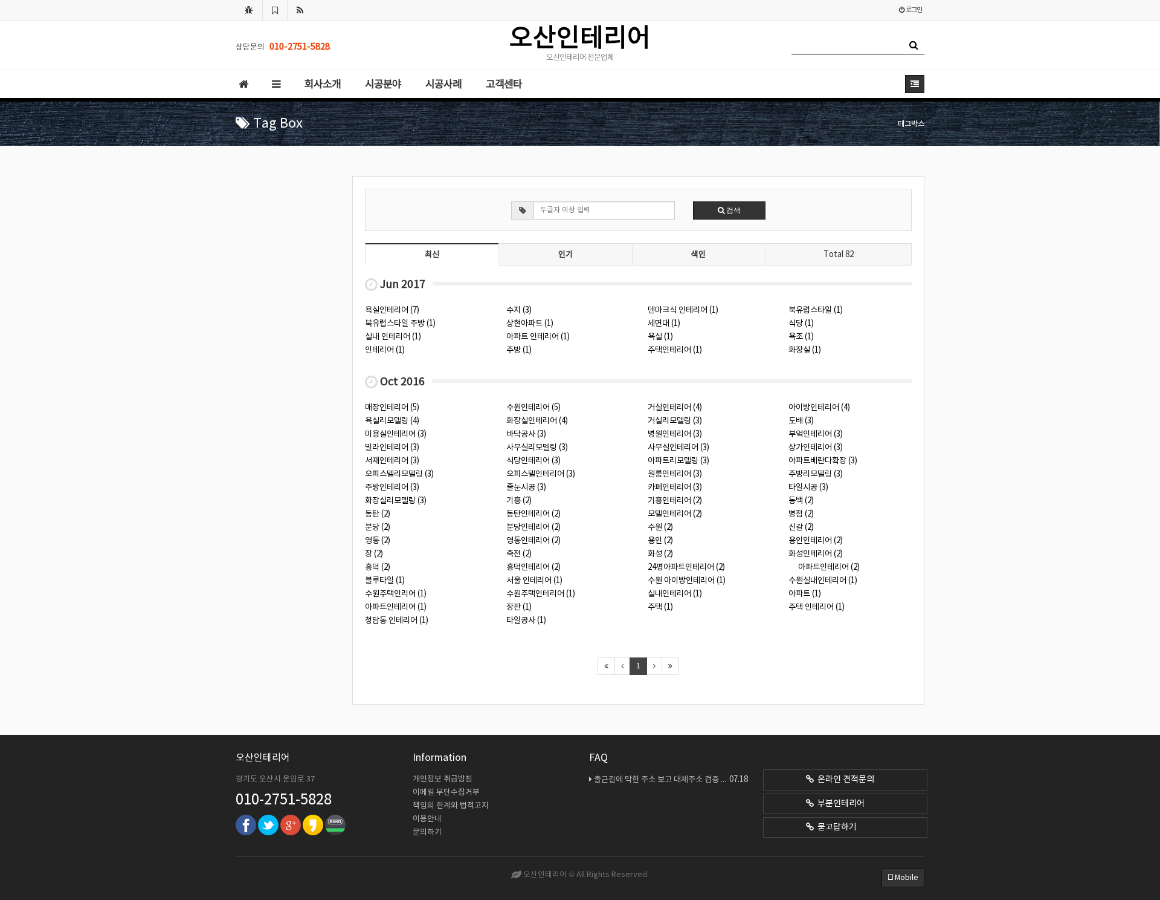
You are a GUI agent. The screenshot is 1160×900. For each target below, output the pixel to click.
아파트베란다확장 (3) (822, 461)
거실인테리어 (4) (675, 407)
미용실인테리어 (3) (396, 434)
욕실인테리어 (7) (392, 310)
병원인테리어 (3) (675, 434)
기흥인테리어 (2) (675, 501)
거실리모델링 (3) (675, 421)
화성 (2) (660, 554)
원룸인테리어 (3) (675, 474)
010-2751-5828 (284, 800)
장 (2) (374, 554)
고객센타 (504, 85)
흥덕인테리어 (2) (533, 567)
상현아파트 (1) (529, 323)
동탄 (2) (377, 514)
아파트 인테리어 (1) (538, 337)
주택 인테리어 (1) (816, 607)
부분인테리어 (839, 804)
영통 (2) (377, 541)
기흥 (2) (519, 501)
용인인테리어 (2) (815, 541)
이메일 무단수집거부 (446, 792)
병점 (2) (801, 514)
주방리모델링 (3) (815, 474)
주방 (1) (519, 350)
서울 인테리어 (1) (534, 580)
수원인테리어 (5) (533, 407)
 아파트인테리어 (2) (824, 567)
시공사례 (443, 85)
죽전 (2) (519, 554)
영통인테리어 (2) (533, 541)
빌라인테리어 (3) (392, 447)
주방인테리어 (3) (392, 487)
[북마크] (275, 10)
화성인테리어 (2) (815, 554)
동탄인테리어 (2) (533, 514)
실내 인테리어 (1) (393, 337)
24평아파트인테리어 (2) (686, 567)
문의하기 (427, 832)
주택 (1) (660, 607)
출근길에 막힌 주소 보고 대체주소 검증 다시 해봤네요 (671, 779)
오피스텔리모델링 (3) (399, 474)
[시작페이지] (249, 10)
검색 (732, 210)
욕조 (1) (801, 337)
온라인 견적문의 (844, 779)
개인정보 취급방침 (442, 779)
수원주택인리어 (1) (396, 594)
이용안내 (427, 819)
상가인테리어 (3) (815, 447)
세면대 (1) (664, 323)
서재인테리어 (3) (392, 461)
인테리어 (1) (385, 350)
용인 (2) (660, 541)
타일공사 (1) (526, 620)
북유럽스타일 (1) (815, 310)
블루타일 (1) (385, 580)
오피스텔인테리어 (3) (540, 474)
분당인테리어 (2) (533, 527)
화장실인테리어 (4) (537, 421)
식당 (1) (801, 323)
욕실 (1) (660, 337)
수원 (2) (660, 527)
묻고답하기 (835, 827)
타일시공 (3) (808, 487)
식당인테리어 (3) (533, 461)
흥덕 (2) (377, 567)
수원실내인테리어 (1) (822, 580)
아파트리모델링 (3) (678, 461)
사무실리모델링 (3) (537, 447)
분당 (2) (377, 527)
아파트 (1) (804, 594)
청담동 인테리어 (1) (396, 620)
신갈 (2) (801, 527)
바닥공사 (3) (526, 434)
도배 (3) (801, 421)
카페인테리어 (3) (675, 487)
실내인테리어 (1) (675, 594)
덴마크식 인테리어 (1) (683, 310)
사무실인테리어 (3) (678, 447)
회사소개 (322, 85)
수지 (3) (519, 310)
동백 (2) (801, 501)
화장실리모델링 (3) (396, 501)
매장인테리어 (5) (392, 407)
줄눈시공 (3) (526, 487)
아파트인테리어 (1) (396, 607)
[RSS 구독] (300, 10)
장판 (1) (519, 607)
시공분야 (383, 85)
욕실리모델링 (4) (392, 421)
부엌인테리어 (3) (815, 434)
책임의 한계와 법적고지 (451, 805)
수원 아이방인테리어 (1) (687, 580)
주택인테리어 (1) (675, 350)
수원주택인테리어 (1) (540, 594)
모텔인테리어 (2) (675, 514)
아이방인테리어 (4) (819, 407)
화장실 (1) (804, 350)
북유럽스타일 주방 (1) (400, 323)
